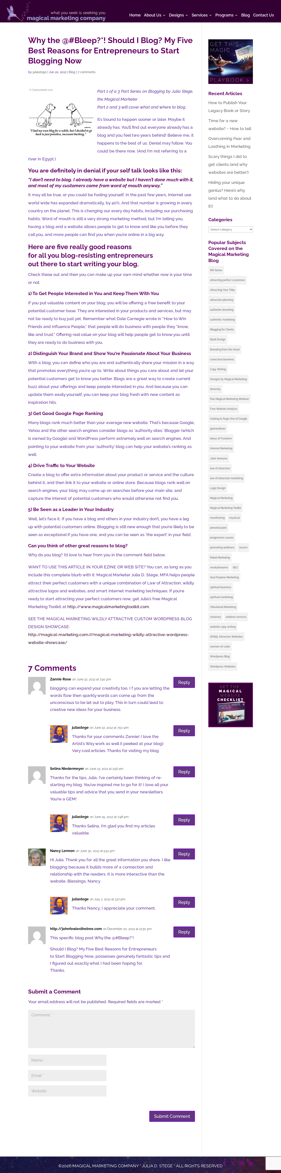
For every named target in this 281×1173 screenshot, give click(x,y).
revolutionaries (219, 567)
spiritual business (220, 587)
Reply (184, 682)
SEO (235, 567)
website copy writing (223, 626)
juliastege (40, 72)
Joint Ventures (218, 458)
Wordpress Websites (223, 666)
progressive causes (222, 537)
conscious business (222, 359)
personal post (218, 527)
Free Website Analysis (223, 408)
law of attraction (220, 468)
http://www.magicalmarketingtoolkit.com (108, 606)
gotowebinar (217, 428)
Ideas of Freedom (221, 438)
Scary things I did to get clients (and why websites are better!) (228, 164)
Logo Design (217, 488)
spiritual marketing (221, 597)
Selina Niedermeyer (67, 769)
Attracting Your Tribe (222, 290)
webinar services (236, 616)
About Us (152, 15)
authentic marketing (222, 319)
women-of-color (220, 646)
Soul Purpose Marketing (224, 577)
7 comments (86, 72)
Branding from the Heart (225, 349)
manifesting (217, 517)
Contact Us (263, 15)
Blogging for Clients (222, 329)
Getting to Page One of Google (228, 418)
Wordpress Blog (220, 656)
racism (243, 547)
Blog (245, 15)
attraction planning (221, 299)
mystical (234, 517)
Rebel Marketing (220, 557)
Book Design (217, 339)
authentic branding (221, 309)
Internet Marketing (221, 448)
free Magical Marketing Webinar (229, 399)
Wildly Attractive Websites (226, 636)
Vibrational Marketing (223, 607)
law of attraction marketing (226, 478)
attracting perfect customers (227, 280)
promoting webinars (222, 547)
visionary (215, 616)
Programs (224, 15)
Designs (176, 15)
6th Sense (216, 270)
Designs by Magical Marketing (228, 379)
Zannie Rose (60, 679)
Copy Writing (218, 369)
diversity (215, 389)
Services (200, 15)
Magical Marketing (221, 498)
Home (135, 15)
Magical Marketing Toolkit (225, 507)
